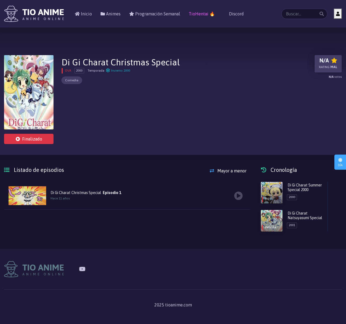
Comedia (71, 80)
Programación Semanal (157, 13)
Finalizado (32, 138)
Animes (113, 13)
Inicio (86, 13)
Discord (236, 13)
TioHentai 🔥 (202, 13)
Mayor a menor (231, 170)
